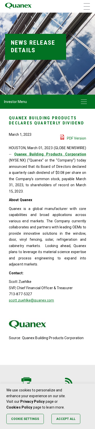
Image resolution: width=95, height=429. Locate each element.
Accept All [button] (65, 419)
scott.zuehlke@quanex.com (31, 300)
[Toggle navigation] (84, 102)
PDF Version (76, 138)
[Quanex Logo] (18, 6)
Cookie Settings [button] (25, 419)
